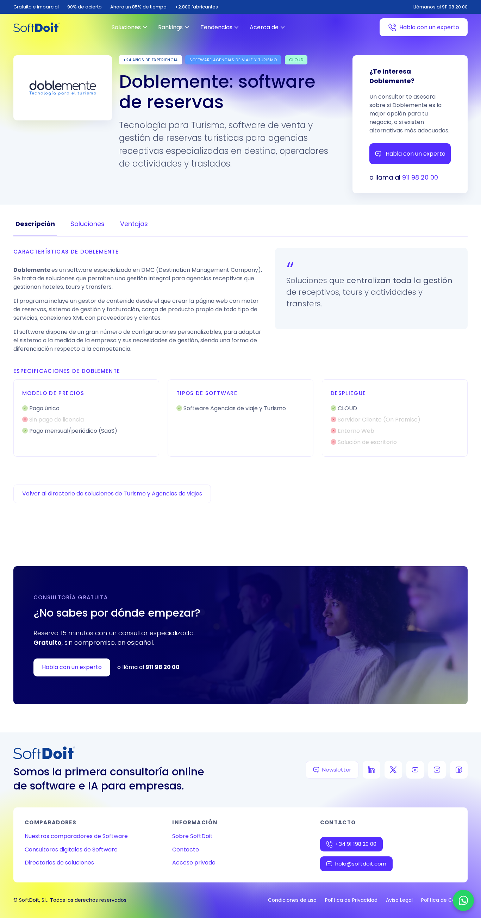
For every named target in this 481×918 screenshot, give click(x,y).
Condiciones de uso (292, 900)
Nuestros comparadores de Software (76, 836)
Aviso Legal (399, 900)
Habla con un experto (429, 27)
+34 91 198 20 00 (355, 844)
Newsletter (336, 769)
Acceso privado (193, 862)
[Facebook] (459, 770)
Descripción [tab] (35, 223)
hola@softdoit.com (360, 863)
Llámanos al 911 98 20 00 (440, 7)
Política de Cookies (444, 900)
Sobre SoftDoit (192, 836)
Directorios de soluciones (59, 862)
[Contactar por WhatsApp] (463, 900)
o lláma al (148, 667)
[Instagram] (437, 770)
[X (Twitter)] (393, 770)
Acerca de (264, 27)
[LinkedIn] (371, 770)
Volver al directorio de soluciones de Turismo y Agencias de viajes (112, 493)
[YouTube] (415, 770)
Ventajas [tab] (134, 223)
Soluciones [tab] (87, 223)
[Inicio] (36, 27)
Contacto (185, 849)
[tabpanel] (240, 352)
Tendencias (216, 27)
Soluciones (126, 27)
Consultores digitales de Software (71, 849)
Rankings (170, 27)
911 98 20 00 (420, 177)
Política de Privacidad (351, 900)
